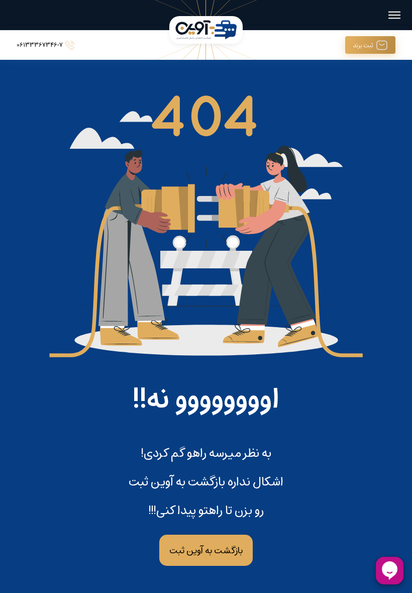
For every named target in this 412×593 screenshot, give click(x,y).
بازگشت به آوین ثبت (206, 550)
